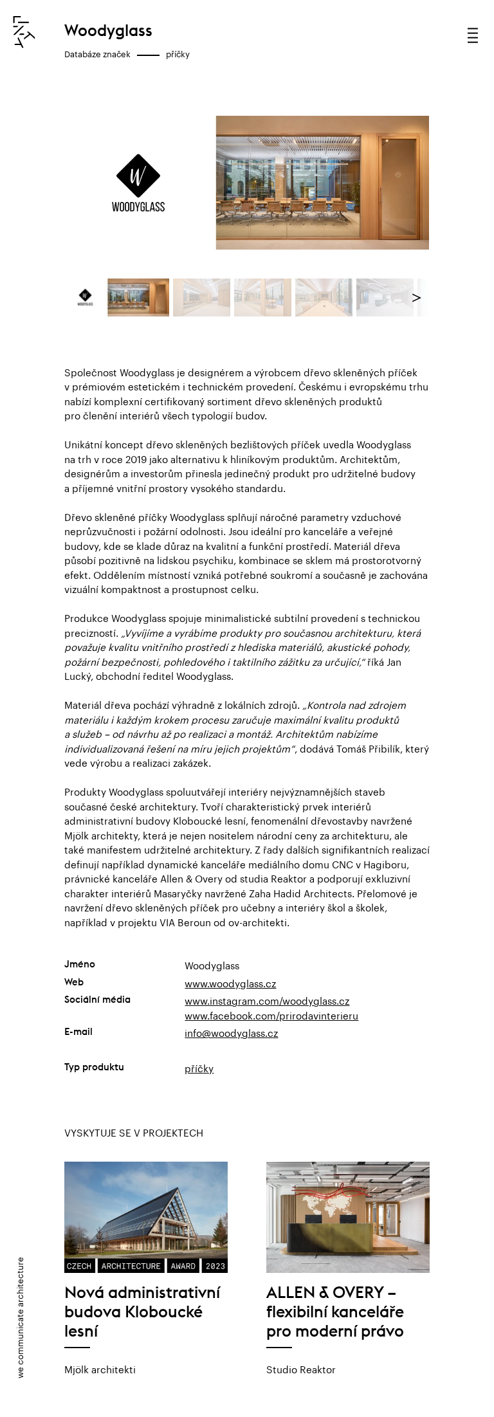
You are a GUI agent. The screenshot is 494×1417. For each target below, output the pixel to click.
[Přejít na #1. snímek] (117, 298)
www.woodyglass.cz (230, 982)
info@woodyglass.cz (231, 1031)
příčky (178, 52)
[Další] (402, 183)
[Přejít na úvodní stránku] (24, 32)
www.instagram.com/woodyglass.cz (267, 999)
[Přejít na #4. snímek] (324, 298)
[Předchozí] (91, 183)
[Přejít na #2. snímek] (202, 298)
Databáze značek (97, 52)
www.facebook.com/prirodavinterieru (271, 1014)
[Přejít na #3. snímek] (263, 298)
